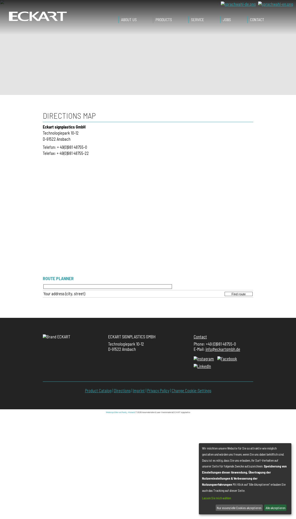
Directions (122, 390)
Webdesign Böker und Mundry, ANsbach (120, 412)
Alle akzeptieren (275, 508)
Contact (200, 336)
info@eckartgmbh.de (223, 349)
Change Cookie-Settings (191, 390)
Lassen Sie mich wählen (216, 498)
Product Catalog (98, 390)
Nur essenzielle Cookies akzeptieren (239, 508)
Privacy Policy (158, 390)
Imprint (139, 390)
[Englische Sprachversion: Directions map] (275, 3)
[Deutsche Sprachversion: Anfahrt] (238, 3)
